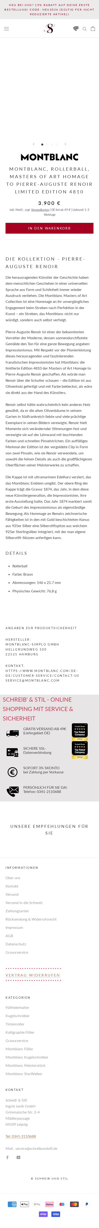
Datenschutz (16, 944)
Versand (12, 894)
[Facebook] (7, 1157)
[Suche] (85, 28)
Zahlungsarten (17, 911)
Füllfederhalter (17, 1007)
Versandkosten (40, 210)
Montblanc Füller (19, 1049)
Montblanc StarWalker (24, 1073)
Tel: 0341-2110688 (21, 1136)
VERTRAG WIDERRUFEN (33, 975)
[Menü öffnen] (6, 28)
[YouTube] (18, 1157)
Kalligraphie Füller (20, 1032)
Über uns (13, 877)
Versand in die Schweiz (24, 902)
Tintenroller (15, 1024)
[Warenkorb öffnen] (93, 28)
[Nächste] (65, 144)
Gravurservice (17, 952)
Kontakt (12, 886)
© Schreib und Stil (49, 1178)
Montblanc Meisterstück (25, 1065)
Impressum (14, 927)
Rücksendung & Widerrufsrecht (31, 919)
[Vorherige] (33, 144)
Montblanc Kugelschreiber (27, 1057)
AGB (9, 935)
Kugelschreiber (18, 1015)
